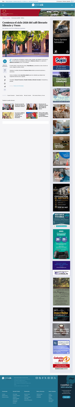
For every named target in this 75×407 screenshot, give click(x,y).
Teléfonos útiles (39, 394)
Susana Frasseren (11, 95)
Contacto (3, 394)
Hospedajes (15, 401)
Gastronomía (15, 400)
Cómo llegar (15, 394)
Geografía (50, 395)
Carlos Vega (26, 398)
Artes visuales (51, 400)
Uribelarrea (15, 397)
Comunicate (4, 391)
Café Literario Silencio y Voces (38, 95)
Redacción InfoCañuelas (19, 85)
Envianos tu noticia (5, 397)
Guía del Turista (16, 391)
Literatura (50, 398)
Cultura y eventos (6, 18)
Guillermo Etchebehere (28, 400)
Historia (50, 394)
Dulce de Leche (27, 394)
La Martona (26, 395)
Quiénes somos (5, 395)
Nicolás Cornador (27, 95)
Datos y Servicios (40, 391)
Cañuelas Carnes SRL (17, 1)
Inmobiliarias (39, 397)
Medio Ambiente (9, 1)
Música (50, 397)
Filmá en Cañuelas (27, 397)
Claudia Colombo (19, 95)
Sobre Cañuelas (52, 391)
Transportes (39, 395)
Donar (65, 397)
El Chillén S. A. (25, 1)
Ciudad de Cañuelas (16, 395)
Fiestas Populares (16, 398)
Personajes (51, 401)
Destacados (27, 391)
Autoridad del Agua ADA (33, 1)
